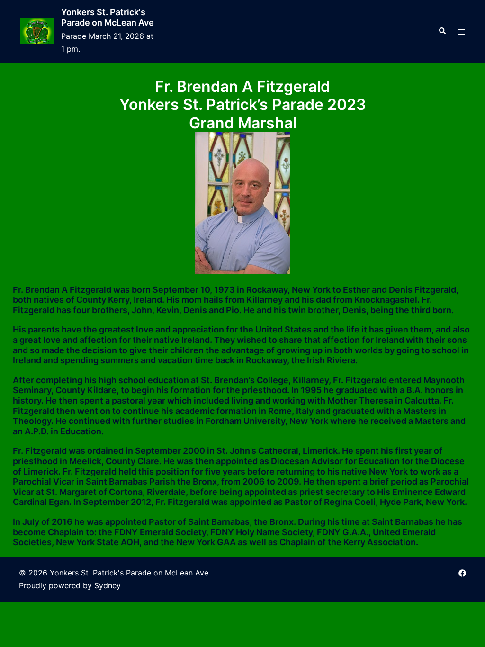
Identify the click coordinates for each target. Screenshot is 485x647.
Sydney (107, 585)
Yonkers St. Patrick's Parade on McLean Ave (107, 17)
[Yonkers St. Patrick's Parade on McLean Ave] (37, 31)
